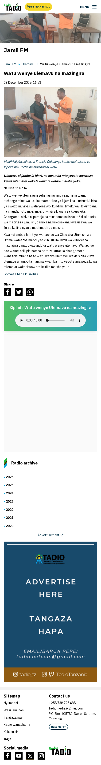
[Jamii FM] (12, 7)
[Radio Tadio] (73, 750)
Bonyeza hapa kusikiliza (21, 274)
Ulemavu (28, 64)
